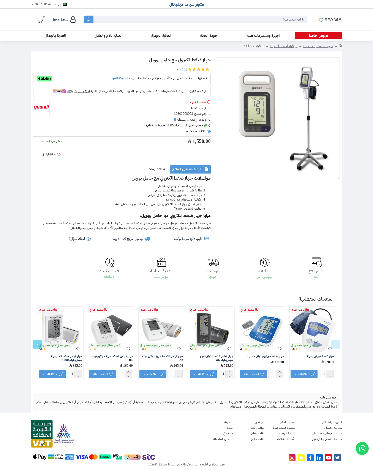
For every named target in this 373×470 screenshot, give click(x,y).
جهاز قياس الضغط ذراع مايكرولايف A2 (162, 358)
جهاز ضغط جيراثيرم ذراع (320, 356)
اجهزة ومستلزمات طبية (318, 46)
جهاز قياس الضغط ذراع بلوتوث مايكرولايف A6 (215, 358)
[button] (335, 344)
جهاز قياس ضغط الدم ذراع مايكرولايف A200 (66, 358)
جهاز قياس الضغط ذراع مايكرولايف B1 (112, 358)
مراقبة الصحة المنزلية (283, 46)
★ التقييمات (157, 169)
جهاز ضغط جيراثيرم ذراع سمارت (265, 356)
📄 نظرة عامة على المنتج (190, 169)
